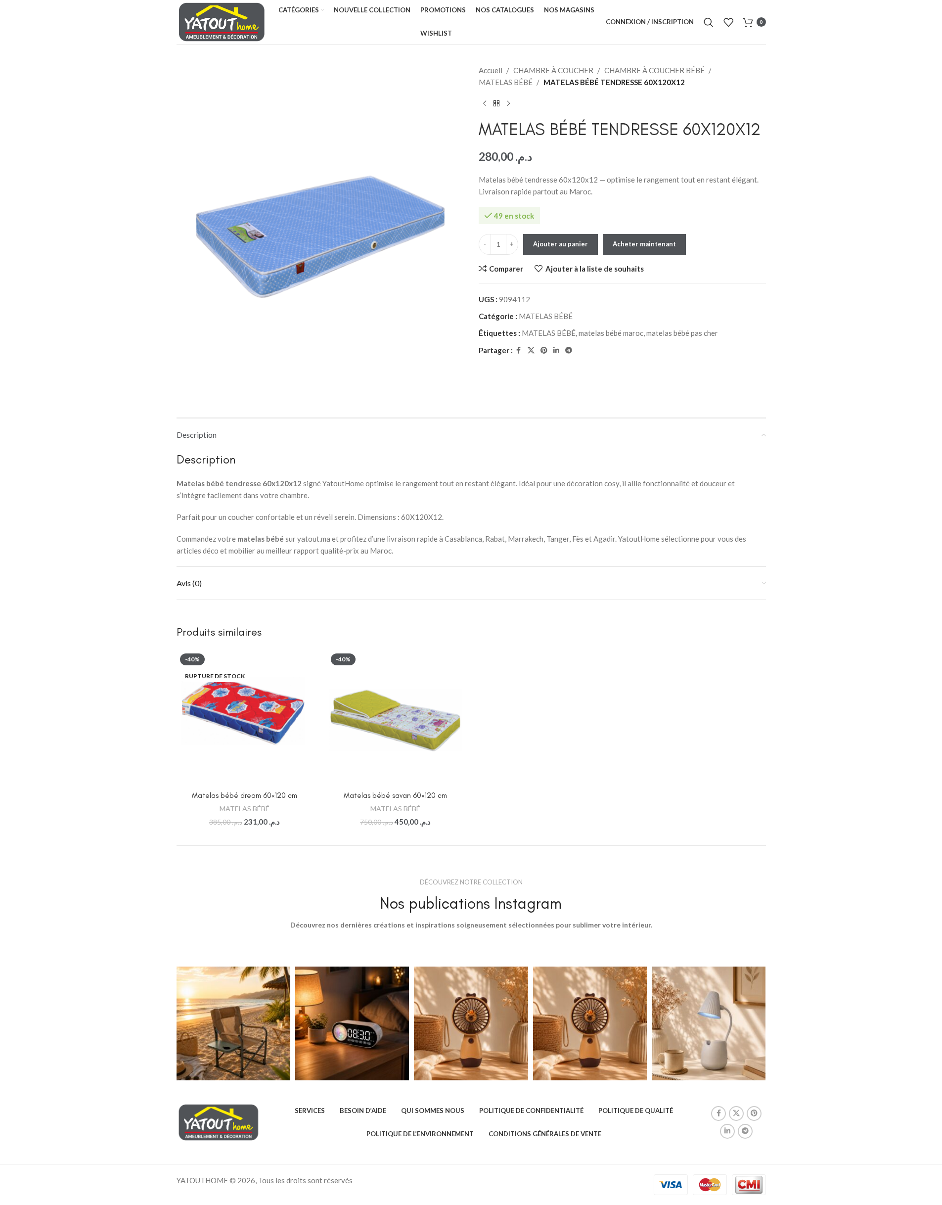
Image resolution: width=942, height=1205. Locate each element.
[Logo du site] (222, 20)
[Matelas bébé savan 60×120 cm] (395, 718)
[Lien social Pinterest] (544, 350)
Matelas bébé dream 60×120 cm (244, 795)
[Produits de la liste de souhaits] (728, 22)
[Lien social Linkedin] (556, 350)
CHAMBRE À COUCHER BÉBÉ (654, 70)
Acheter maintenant (644, 244)
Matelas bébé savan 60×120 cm (395, 795)
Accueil (490, 70)
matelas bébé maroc (611, 332)
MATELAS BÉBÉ (506, 82)
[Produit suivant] (508, 104)
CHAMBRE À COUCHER (553, 70)
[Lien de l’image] (219, 1120)
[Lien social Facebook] (519, 350)
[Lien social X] (531, 350)
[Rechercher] (708, 22)
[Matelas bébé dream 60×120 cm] (245, 718)
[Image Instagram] (233, 1023)
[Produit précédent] (485, 104)
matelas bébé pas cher (682, 332)
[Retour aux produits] (496, 104)
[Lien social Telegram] (568, 350)
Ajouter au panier (560, 244)
